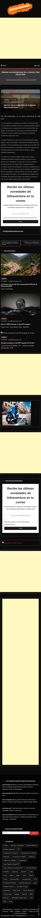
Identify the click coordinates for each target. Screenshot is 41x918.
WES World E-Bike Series (19, 898)
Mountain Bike (5, 348)
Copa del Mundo (31, 868)
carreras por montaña (19, 856)
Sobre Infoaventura (7, 909)
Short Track (16, 890)
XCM (4, 901)
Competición (22, 860)
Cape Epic (6, 856)
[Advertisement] (20, 38)
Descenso (15, 871)
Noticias (7, 100)
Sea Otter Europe (22, 886)
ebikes (18, 875)
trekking (16, 894)
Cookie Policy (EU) (33, 911)
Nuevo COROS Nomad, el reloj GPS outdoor (15, 324)
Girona (5, 879)
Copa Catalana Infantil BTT (11, 864)
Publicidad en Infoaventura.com (30, 909)
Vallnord (24, 894)
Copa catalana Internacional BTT (13, 868)
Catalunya (32, 856)
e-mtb (5, 875)
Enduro (31, 875)
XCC (31, 898)
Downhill (23, 871)
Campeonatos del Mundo (28, 853)
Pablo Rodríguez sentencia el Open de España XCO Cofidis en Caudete (10, 243)
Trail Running (9, 289)
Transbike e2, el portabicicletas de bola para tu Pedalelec (31, 242)
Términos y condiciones (20, 913)
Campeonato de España (10, 853)
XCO (10, 901)
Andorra (5, 845)
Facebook (5, 911)
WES (31, 894)
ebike (11, 875)
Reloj (20, 327)
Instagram (17, 911)
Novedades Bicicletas (9, 883)
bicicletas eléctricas (9, 849)
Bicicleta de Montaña (11, 345)
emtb (24, 875)
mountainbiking (26, 879)
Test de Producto (28, 890)
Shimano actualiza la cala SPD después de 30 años (18, 343)
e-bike (31, 871)
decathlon (6, 871)
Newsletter (17, 909)
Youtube (24, 911)
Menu (4, 65)
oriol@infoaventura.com (17, 102)
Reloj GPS (26, 327)
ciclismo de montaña (28, 345)
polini (35, 883)
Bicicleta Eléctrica (32, 845)
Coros (7, 327)
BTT (19, 345)
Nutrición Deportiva (25, 883)
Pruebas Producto (8, 886)
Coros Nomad (14, 327)
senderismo (6, 890)
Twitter (11, 911)
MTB (11, 348)
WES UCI (6, 898)
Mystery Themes (30, 915)
